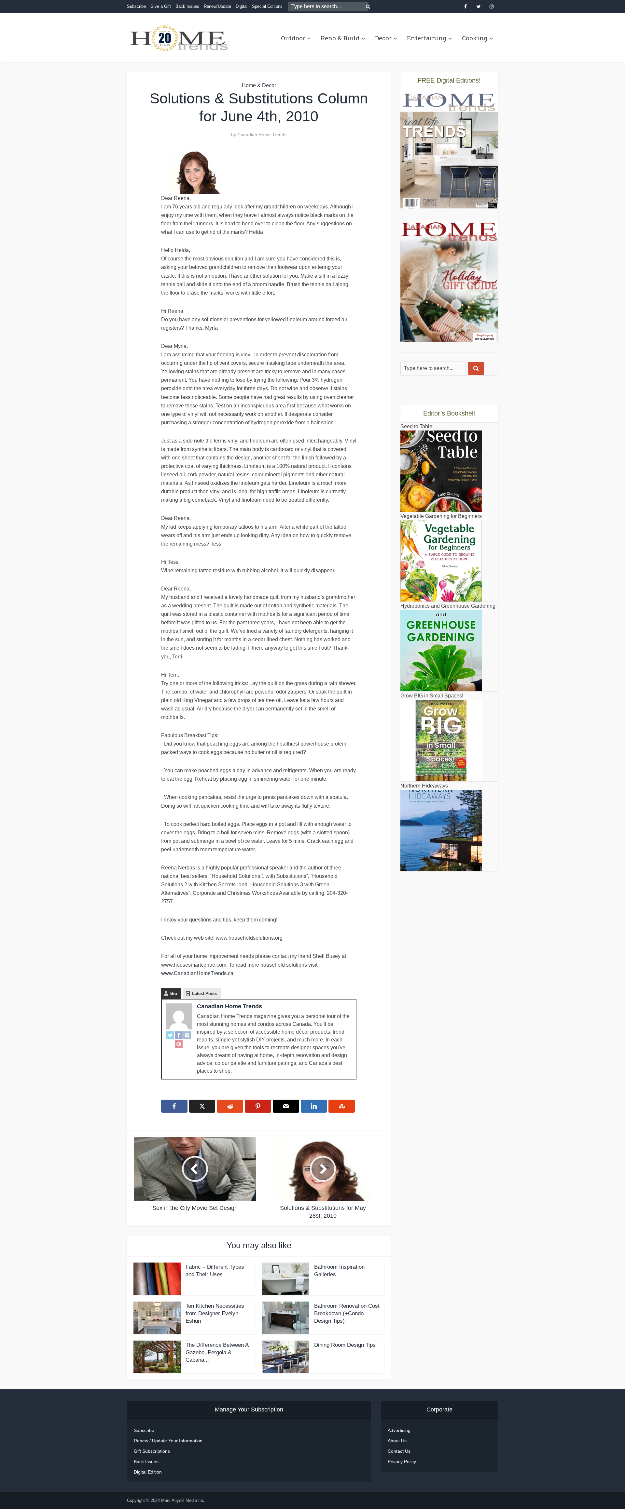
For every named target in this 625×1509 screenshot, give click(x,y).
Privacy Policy (402, 1461)
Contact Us (399, 1451)
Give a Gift (160, 6)
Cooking (475, 38)
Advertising (399, 1430)
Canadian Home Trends (261, 134)
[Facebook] (179, 1035)
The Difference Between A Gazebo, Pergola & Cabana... (217, 1352)
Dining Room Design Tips (345, 1345)
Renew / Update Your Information (168, 1440)
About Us (397, 1440)
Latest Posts (204, 993)
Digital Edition (148, 1472)
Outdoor (293, 38)
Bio (173, 993)
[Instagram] (187, 1035)
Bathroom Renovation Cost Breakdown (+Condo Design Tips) (347, 1313)
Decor (383, 38)
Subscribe (136, 6)
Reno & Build (340, 38)
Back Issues (187, 6)
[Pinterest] (179, 1043)
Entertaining (427, 38)
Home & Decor (259, 85)
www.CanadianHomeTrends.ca (197, 973)
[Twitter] (170, 1035)
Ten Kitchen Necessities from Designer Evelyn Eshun (215, 1313)
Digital (241, 6)
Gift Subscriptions (152, 1451)
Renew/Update (217, 6)
